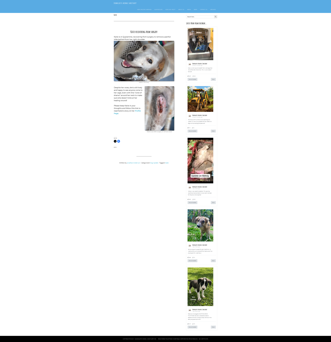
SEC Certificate (203, 339)
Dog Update (154, 162)
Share (213, 79)
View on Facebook (192, 79)
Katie (167, 162)
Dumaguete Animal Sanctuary (125, 3)
